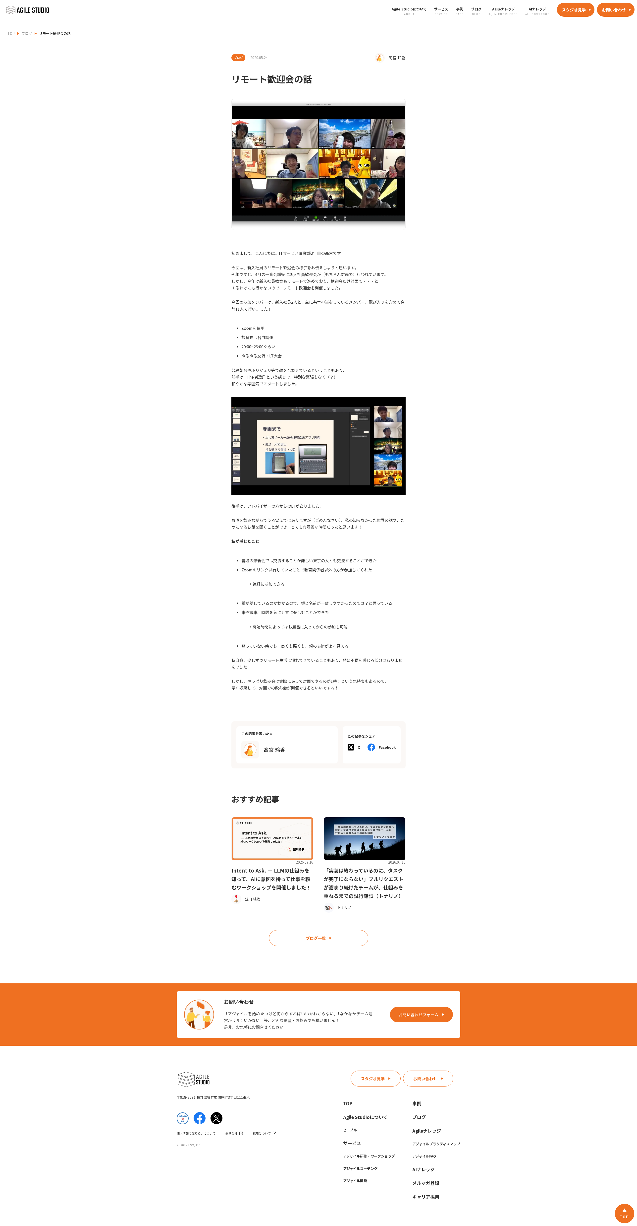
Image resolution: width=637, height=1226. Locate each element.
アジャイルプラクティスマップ (436, 1143)
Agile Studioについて (365, 1117)
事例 (416, 1103)
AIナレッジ (423, 1169)
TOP (11, 33)
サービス (352, 1143)
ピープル (350, 1129)
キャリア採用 (425, 1196)
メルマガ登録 (425, 1183)
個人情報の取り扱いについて (196, 1133)
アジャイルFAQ (424, 1156)
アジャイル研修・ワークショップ (369, 1156)
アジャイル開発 (355, 1180)
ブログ (27, 33)
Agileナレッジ (426, 1130)
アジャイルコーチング (360, 1168)
